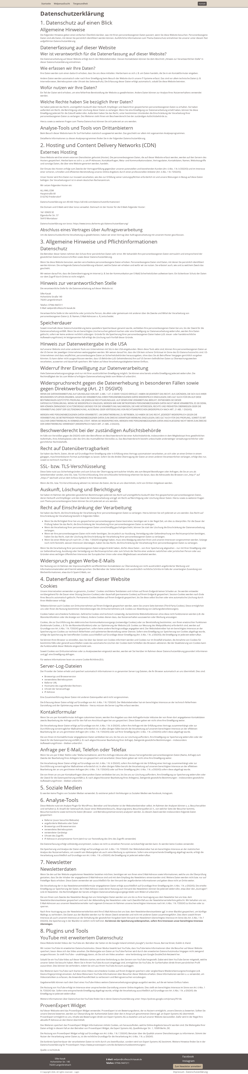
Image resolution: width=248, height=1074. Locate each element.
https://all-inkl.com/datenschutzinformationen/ (97, 201)
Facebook (188, 1056)
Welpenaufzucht (62, 3)
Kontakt (202, 3)
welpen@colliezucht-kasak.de (128, 1059)
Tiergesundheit (80, 3)
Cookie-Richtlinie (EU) (93, 659)
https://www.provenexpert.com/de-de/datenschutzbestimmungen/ (112, 1044)
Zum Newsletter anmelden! (188, 1066)
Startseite (46, 3)
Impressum (178, 1072)
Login (77, 1072)
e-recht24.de (54, 1050)
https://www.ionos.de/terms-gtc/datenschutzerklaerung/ (100, 223)
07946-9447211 (122, 1063)
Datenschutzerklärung (197, 1072)
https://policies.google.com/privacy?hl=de (161, 998)
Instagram (188, 1061)
